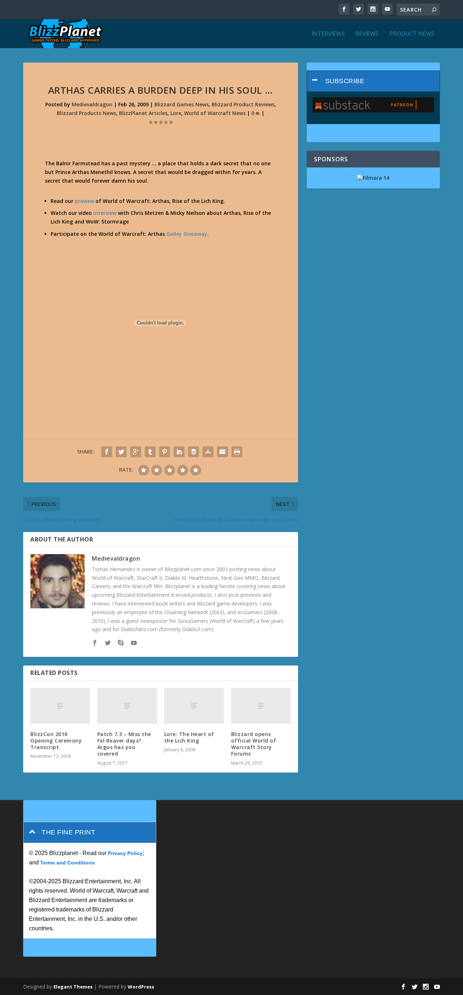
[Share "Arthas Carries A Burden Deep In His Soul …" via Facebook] (106, 452)
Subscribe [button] (345, 81)
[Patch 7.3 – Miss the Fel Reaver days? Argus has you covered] (127, 706)
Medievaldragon (92, 104)
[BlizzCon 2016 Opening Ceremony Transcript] (60, 706)
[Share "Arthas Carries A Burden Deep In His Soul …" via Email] (222, 452)
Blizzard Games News (181, 104)
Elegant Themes (73, 986)
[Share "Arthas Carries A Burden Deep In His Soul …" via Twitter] (121, 452)
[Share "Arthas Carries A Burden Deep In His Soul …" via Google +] (135, 452)
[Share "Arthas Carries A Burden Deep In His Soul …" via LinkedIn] (179, 452)
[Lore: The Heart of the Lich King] (194, 706)
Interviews (328, 34)
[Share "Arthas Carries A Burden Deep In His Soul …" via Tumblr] (150, 452)
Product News (412, 34)
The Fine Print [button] (68, 832)
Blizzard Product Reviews (243, 104)
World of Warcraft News (215, 113)
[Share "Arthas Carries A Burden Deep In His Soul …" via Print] (237, 452)
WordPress (141, 986)
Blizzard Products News (86, 113)
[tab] (373, 81)
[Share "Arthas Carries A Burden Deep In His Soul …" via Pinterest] (164, 452)
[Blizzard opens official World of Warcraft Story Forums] (261, 706)
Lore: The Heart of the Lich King (189, 737)
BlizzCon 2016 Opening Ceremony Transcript (56, 740)
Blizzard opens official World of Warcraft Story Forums (253, 744)
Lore (175, 113)
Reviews (367, 34)
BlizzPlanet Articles (143, 113)
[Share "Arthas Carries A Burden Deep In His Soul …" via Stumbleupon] (208, 452)
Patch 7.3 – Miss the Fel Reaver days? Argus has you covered (124, 744)
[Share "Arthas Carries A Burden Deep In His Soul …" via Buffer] (193, 452)
